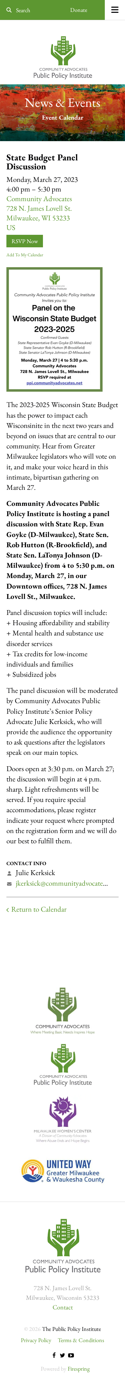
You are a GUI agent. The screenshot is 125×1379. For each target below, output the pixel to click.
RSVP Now (25, 241)
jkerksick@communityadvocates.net (66, 883)
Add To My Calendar (24, 255)
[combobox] (26, 10)
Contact (63, 1307)
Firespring (79, 1368)
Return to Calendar (39, 909)
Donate (78, 9)
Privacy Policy (36, 1340)
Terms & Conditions (81, 1340)
